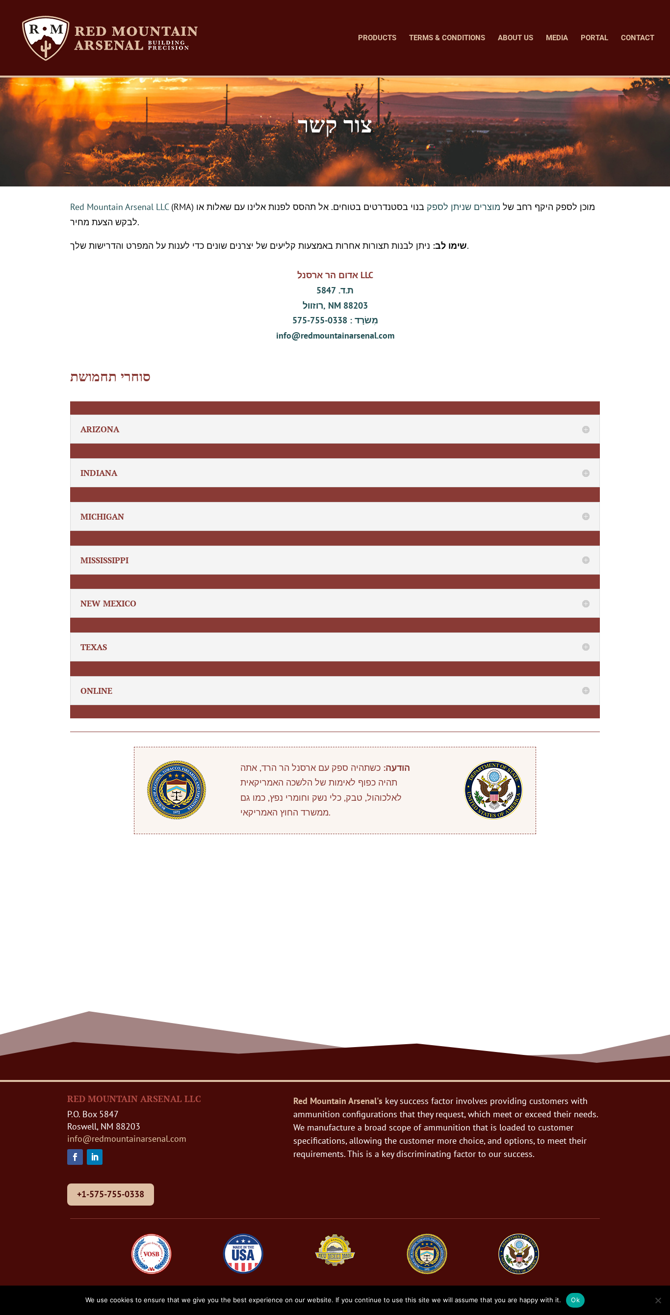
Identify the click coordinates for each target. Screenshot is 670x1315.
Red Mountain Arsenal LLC (119, 206)
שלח (579, 982)
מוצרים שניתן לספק (465, 206)
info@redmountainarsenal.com (335, 335)
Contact (637, 38)
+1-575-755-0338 (110, 1194)
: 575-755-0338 (335, 320)
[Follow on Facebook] (75, 1157)
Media (557, 38)
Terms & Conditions (447, 38)
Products (377, 38)
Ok (575, 1300)
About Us (515, 38)
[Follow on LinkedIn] (95, 1157)
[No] (658, 1300)
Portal (594, 38)
